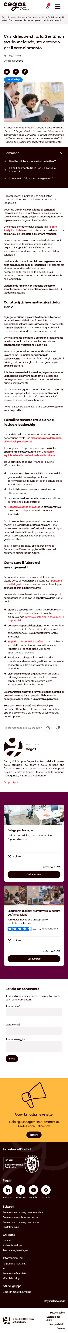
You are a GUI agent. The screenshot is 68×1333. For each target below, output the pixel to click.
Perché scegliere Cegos (15, 1250)
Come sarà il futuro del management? (31, 178)
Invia (12, 1058)
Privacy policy (57, 1312)
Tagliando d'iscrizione (14, 1263)
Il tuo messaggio (20, 1039)
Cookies (61, 1328)
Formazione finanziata (14, 1273)
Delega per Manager (20, 830)
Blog (30, 17)
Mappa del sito (57, 1324)
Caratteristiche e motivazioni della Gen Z (32, 161)
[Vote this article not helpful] (57, 728)
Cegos (19, 60)
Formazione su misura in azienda (20, 1217)
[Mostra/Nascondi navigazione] (57, 7)
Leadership (39, 17)
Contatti (7, 1240)
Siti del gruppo (12, 1286)
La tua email (18, 1024)
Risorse (21, 17)
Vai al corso (34, 874)
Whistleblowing (11, 1278)
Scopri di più (11, 782)
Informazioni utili (13, 1258)
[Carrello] (47, 7)
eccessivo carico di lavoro (24, 506)
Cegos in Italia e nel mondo (17, 1292)
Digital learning (11, 1227)
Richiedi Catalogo (12, 1245)
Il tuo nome (17, 1006)
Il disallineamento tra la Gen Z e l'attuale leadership (32, 170)
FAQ (5, 1268)
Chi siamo (9, 1234)
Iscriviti (34, 1134)
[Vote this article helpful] (48, 728)
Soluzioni (8, 1206)
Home (13, 17)
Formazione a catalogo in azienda (21, 1222)
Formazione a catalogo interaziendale (23, 1212)
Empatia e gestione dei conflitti (25, 641)
